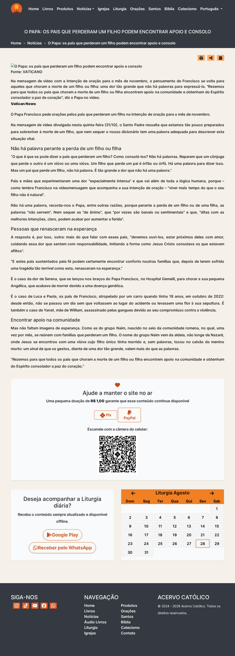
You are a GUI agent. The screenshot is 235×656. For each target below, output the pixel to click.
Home (34, 8)
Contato (128, 633)
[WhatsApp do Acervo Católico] (53, 606)
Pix (108, 415)
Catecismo (187, 8)
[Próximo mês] (212, 493)
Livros (47, 8)
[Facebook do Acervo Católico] (44, 606)
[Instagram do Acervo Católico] (16, 606)
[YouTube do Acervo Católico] (34, 606)
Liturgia (119, 8)
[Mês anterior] (133, 493)
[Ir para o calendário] (220, 58)
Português (210, 8)
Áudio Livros (95, 622)
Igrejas (103, 8)
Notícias (84, 8)
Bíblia (169, 8)
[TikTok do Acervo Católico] (25, 606)
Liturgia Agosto (173, 493)
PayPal (129, 418)
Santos (154, 8)
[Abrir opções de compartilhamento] (211, 58)
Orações (137, 8)
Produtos (65, 8)
